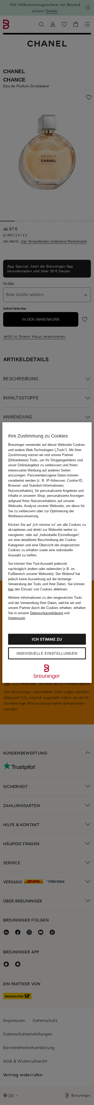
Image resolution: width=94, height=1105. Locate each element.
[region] (47, 552)
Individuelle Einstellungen (46, 653)
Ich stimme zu (47, 638)
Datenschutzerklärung (46, 613)
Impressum (16, 618)
